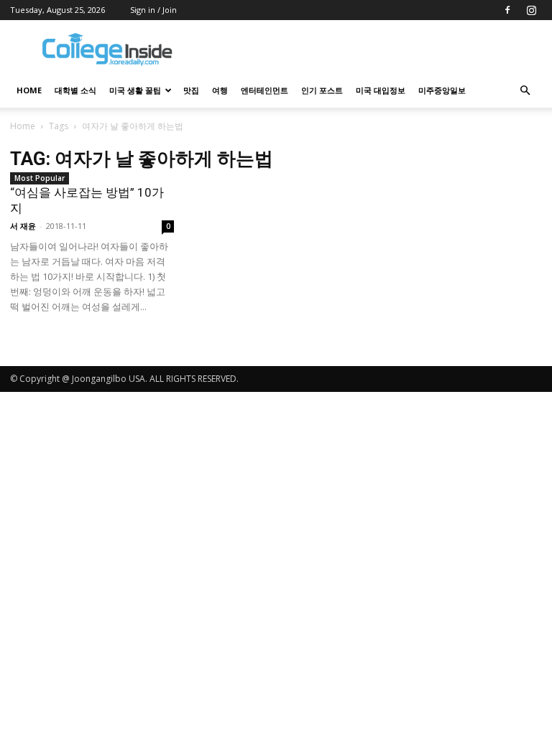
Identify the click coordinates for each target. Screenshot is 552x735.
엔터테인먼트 (264, 90)
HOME (29, 90)
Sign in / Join (153, 9)
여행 (220, 90)
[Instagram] (531, 10)
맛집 (191, 90)
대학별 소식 (75, 90)
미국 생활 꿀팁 (135, 90)
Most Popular (39, 178)
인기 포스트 (322, 90)
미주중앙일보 (442, 90)
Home (22, 126)
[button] (524, 91)
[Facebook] (507, 10)
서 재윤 (23, 225)
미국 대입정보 (380, 90)
